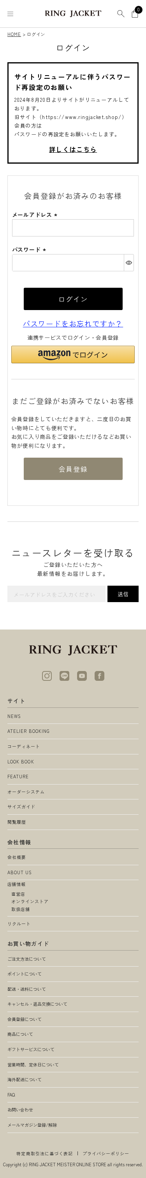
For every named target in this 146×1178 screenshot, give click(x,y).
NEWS (14, 716)
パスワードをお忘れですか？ (73, 323)
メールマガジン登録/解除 (32, 1125)
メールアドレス (36, 214)
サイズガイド (21, 806)
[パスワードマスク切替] (129, 262)
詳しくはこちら (73, 149)
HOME (14, 34)
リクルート (19, 923)
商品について (20, 1034)
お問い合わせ (20, 1109)
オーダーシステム (26, 791)
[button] (73, 354)
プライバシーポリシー (106, 1153)
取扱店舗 (20, 909)
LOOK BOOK (20, 761)
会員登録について (24, 1019)
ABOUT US (19, 872)
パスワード (30, 249)
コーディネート (23, 746)
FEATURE (18, 776)
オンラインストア (30, 901)
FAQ (11, 1094)
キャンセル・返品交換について (37, 1004)
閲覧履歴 (16, 822)
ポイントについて (24, 974)
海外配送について (24, 1079)
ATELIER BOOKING (28, 731)
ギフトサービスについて (31, 1049)
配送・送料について (26, 989)
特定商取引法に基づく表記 (44, 1153)
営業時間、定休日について (33, 1064)
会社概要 (16, 857)
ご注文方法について (26, 959)
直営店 (18, 894)
